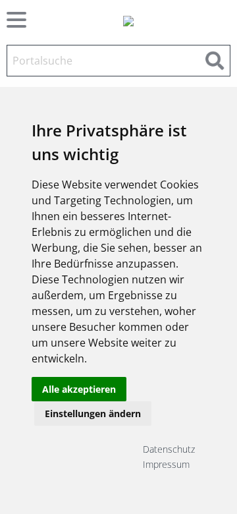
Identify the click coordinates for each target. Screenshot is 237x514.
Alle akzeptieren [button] (79, 389)
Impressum (166, 464)
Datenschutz (169, 449)
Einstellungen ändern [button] (93, 413)
